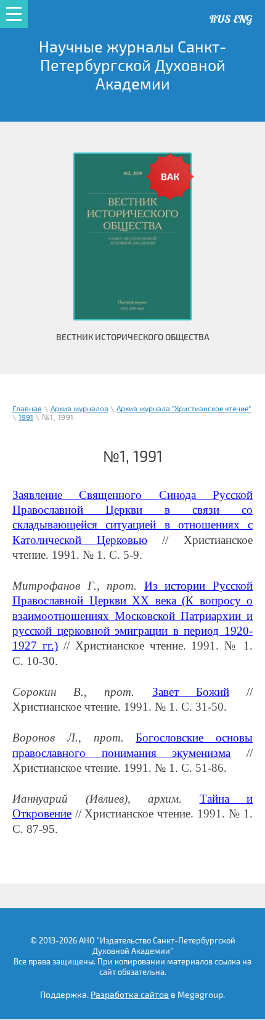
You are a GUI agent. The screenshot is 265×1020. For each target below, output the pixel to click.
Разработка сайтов (130, 995)
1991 (25, 417)
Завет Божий (190, 691)
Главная (27, 409)
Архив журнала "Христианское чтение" (183, 409)
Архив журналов (79, 409)
